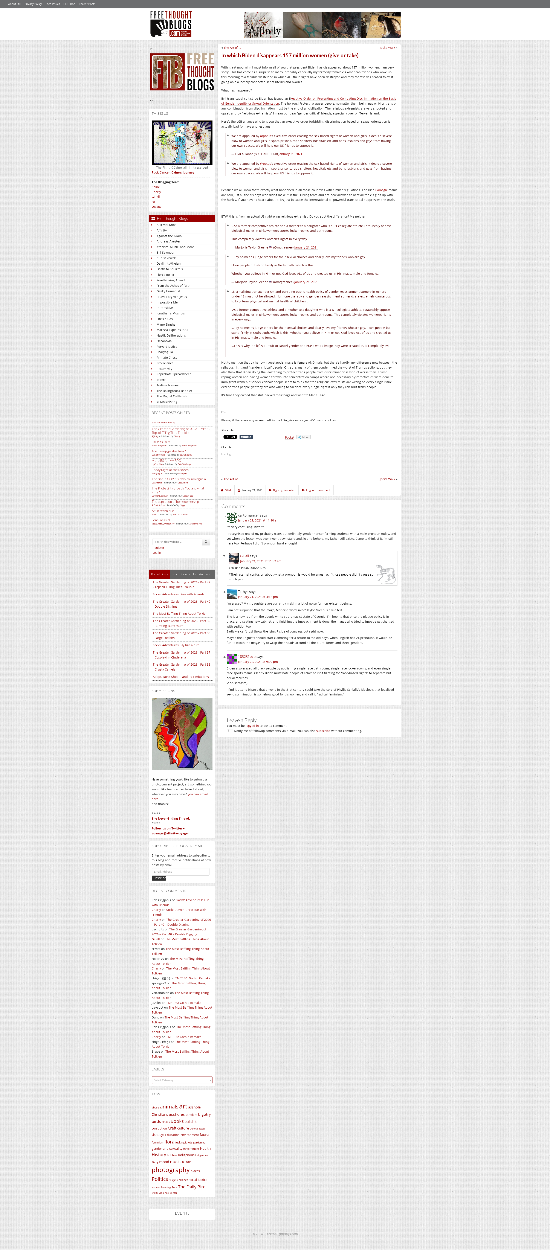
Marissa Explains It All (172, 330)
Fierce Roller (165, 275)
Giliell (156, 197)
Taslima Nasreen (168, 385)
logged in (252, 726)
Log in (157, 552)
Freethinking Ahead (171, 280)
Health (205, 1148)
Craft (172, 1128)
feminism (157, 1142)
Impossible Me (167, 302)
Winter (173, 1192)
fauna (204, 1134)
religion (173, 1180)
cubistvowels (186, 454)
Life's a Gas (165, 319)
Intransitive (165, 308)
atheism (191, 1115)
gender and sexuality (167, 1148)
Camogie (381, 190)
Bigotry (277, 490)
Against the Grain (169, 236)
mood (164, 1161)
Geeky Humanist (168, 291)
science (183, 1180)
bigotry (204, 1114)
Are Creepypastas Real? (169, 451)
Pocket (289, 437)
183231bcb (247, 656)
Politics (160, 1178)
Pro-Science (165, 363)
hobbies (172, 1155)
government (191, 1149)
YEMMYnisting (167, 402)
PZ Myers (182, 473)
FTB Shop (69, 4)
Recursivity (164, 369)
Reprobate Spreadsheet (174, 374)
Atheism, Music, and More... (177, 247)
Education (172, 1135)
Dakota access (197, 1128)
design (158, 1134)
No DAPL (187, 1162)
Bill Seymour (166, 252)
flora (169, 1141)
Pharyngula (165, 352)
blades (166, 1122)
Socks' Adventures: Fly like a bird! (176, 645)
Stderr (161, 380)
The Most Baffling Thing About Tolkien (180, 613)
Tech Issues (52, 4)
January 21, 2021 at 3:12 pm (258, 597)
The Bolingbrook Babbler (174, 391)
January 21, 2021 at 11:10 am (258, 520)
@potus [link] (265, 164)
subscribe (323, 731)
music (175, 1161)
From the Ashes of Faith (174, 286)
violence (164, 1192)
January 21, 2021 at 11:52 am (260, 561)
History (159, 1154)
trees (155, 1193)
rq (153, 202)
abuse (155, 1107)
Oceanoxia (164, 341)
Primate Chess (167, 357)
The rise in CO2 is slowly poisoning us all (179, 479)
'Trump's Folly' (161, 442)
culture (183, 1128)
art (183, 1106)
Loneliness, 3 (161, 520)
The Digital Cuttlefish (172, 396)
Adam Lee (188, 495)
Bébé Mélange (184, 464)
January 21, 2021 (290, 154)
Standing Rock (168, 1187)
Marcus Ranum (180, 514)
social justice (198, 1180)
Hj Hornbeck (195, 523)
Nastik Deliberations (171, 335)
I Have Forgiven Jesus (172, 297)
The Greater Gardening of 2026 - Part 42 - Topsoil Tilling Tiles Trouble (182, 430)
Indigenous (186, 1155)
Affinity (162, 230)
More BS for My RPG (166, 460)
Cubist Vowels (167, 258)
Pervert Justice (167, 347)
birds (156, 1121)
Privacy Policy (33, 4)
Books (177, 1121)
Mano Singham (167, 324)
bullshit (191, 1121)
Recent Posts (87, 4)
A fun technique (163, 511)
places (195, 1171)
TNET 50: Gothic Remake (192, 978)
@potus (265, 136)
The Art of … (232, 48)
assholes (177, 1114)
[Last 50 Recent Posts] (163, 422)
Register (158, 548)
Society (156, 1187)
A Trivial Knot (166, 225)
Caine (156, 187)
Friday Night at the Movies (170, 470)
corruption (159, 1128)
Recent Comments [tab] (184, 574)
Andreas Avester (168, 241)
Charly (156, 192)
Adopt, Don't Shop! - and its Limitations (181, 677)
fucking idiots (183, 1142)
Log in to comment (318, 490)
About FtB (14, 4)
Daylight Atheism (169, 263)
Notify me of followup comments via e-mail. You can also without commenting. (297, 731)
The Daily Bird (192, 1187)
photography (171, 1169)
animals (169, 1106)
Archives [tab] (205, 574)
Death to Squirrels (170, 269)
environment (189, 1135)
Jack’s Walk (387, 48)
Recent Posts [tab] (159, 574)
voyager (157, 206)
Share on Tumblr (246, 437)
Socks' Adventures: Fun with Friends (179, 594)
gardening (199, 1142)
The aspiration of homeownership (175, 501)
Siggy (182, 505)
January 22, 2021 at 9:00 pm (258, 662)
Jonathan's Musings (171, 313)
